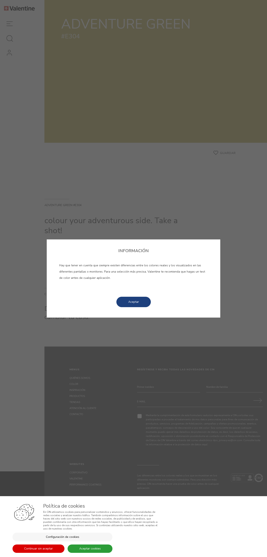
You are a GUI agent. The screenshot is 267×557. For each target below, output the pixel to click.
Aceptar (133, 302)
